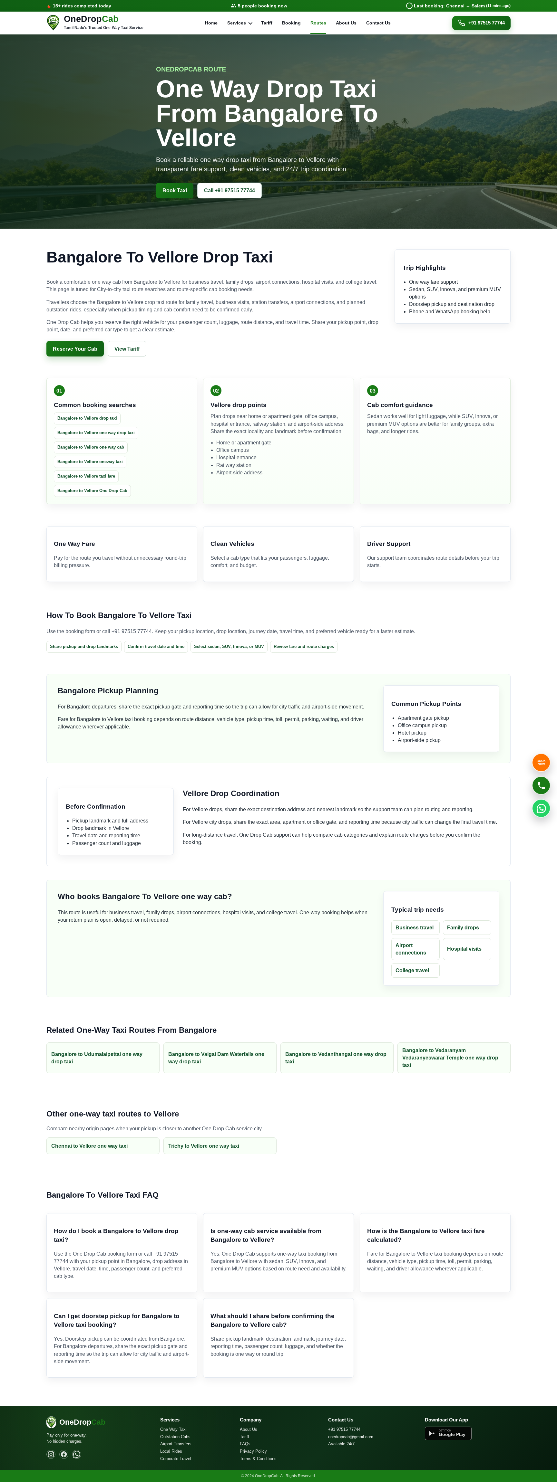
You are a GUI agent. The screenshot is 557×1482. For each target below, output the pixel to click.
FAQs (245, 1443)
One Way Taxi (173, 1429)
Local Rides (171, 1451)
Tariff (266, 22)
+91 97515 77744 (486, 22)
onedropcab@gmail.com (350, 1436)
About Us (346, 22)
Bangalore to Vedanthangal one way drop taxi (335, 1057)
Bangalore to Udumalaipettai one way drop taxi (96, 1057)
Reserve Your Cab (75, 349)
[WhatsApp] (76, 1454)
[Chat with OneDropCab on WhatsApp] (541, 808)
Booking (291, 22)
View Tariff (127, 349)
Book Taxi (174, 190)
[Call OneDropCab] (541, 785)
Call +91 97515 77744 (229, 190)
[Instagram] (50, 1454)
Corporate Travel (175, 1458)
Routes (318, 22)
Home (211, 22)
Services (236, 22)
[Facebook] (63, 1454)
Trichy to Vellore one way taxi (203, 1146)
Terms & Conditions (258, 1458)
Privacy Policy (253, 1451)
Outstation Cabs (175, 1436)
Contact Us (378, 22)
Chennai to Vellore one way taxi (89, 1146)
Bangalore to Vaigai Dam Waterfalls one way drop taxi (216, 1057)
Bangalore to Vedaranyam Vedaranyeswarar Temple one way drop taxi (450, 1058)
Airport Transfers (175, 1443)
